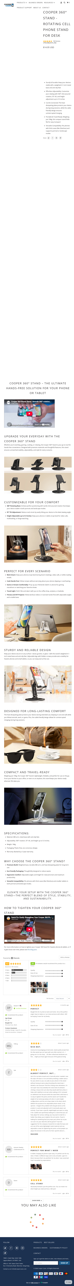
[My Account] (61, 2)
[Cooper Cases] (8, 5)
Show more (36, 1200)
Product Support (24, 8)
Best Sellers (49, 1242)
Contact (45, 8)
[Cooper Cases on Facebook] (11, 1248)
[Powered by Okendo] (11, 958)
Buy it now (60, 69)
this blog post (32, 950)
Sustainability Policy (59, 1248)
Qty (44, 63)
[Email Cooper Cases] (5, 1253)
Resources (49, 3)
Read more (34, 1134)
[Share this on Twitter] (48, 138)
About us (37, 8)
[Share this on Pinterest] (56, 138)
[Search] (64, 2)
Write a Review (64, 957)
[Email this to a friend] (60, 138)
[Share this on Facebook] (52, 138)
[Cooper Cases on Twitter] (5, 1248)
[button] (51, 41)
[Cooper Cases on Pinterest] (17, 1248)
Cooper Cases (42, 1268)
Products (21, 3)
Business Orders (36, 3)
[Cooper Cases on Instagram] (23, 1248)
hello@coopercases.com (19, 1269)
